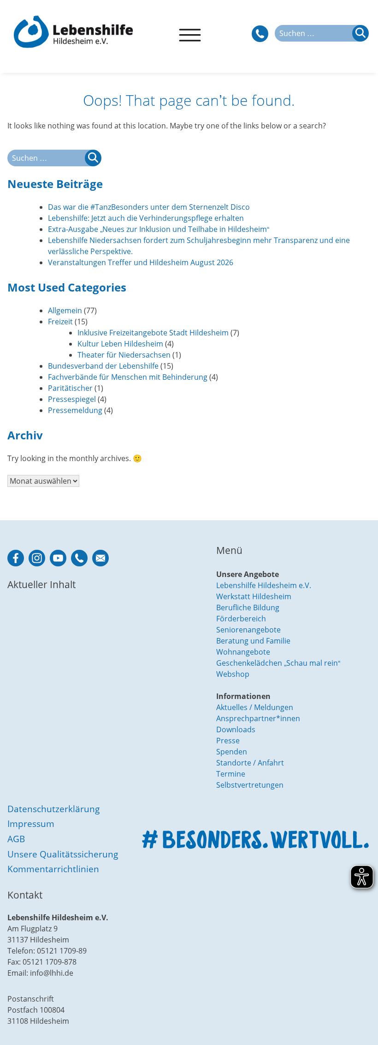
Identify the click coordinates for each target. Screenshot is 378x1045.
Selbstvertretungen (250, 785)
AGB (16, 838)
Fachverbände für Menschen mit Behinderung (127, 377)
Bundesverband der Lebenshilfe (103, 366)
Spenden (231, 752)
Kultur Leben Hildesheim (120, 344)
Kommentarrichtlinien (53, 869)
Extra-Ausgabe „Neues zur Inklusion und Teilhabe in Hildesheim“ (158, 229)
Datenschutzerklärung (53, 808)
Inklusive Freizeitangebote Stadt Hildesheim (153, 333)
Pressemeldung (75, 410)
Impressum (30, 823)
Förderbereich (241, 619)
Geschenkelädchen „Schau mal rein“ (278, 663)
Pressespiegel (72, 399)
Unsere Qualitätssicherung (62, 854)
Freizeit (60, 321)
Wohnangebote (243, 652)
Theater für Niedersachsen (124, 355)
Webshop (232, 674)
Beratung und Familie (253, 641)
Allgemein (65, 310)
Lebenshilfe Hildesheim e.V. (263, 585)
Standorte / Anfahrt (250, 763)
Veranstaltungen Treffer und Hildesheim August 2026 (140, 262)
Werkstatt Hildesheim (253, 596)
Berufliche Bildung (247, 607)
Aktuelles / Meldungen (254, 707)
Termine (230, 774)
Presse (228, 740)
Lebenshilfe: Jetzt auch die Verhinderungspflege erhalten (146, 218)
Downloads (235, 729)
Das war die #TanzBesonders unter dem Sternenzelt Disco (149, 207)
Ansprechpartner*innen (258, 718)
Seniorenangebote (248, 630)
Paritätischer (70, 388)
